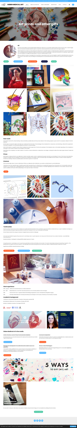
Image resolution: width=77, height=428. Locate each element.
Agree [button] (73, 426)
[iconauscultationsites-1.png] (38, 124)
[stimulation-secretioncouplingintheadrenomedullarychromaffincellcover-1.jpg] (62, 100)
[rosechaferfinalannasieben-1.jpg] (38, 100)
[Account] (69, 5)
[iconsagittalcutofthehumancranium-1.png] (62, 76)
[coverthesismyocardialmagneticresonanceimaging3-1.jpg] (38, 76)
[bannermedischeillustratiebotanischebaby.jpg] (62, 124)
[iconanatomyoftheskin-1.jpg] (15, 100)
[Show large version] (14, 186)
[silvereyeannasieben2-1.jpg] (15, 124)
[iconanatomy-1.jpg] (15, 76)
